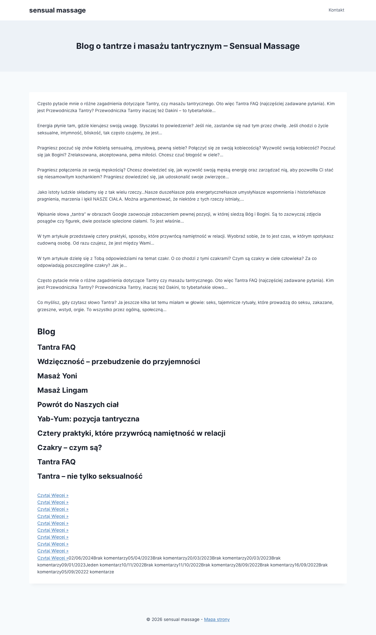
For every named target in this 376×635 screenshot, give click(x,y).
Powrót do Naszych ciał (78, 404)
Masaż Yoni (57, 375)
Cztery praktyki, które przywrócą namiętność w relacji (131, 433)
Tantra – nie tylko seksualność (89, 476)
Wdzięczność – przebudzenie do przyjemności (118, 361)
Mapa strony (217, 619)
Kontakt (336, 10)
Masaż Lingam (62, 390)
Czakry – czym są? (69, 447)
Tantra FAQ (56, 347)
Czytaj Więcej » (53, 495)
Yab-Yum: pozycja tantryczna (88, 418)
